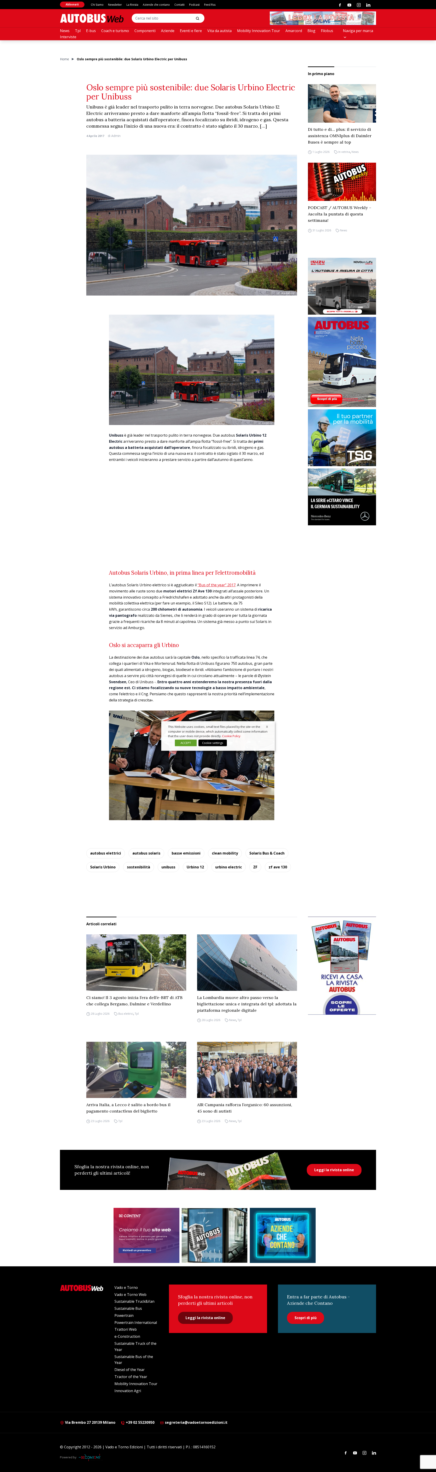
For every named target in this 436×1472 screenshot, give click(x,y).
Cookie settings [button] (212, 743)
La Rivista (132, 5)
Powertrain (124, 1315)
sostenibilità (138, 867)
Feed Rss (210, 5)
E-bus (91, 30)
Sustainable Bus (128, 1308)
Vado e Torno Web (130, 1294)
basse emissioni (186, 853)
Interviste (68, 36)
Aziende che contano (156, 5)
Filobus (327, 30)
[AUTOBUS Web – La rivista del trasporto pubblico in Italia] (92, 18)
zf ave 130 (278, 867)
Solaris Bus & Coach (267, 853)
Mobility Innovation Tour (258, 30)
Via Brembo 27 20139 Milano (89, 1422)
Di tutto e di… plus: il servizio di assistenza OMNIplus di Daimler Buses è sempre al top (340, 136)
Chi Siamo (97, 5)
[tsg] (342, 437)
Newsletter (115, 5)
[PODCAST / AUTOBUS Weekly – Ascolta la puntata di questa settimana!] (342, 182)
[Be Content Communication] (91, 1457)
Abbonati (72, 4)
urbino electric (228, 867)
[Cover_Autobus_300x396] (342, 362)
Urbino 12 (195, 867)
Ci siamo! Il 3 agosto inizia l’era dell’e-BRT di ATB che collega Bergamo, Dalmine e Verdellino (134, 1001)
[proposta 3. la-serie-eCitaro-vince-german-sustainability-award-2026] (342, 496)
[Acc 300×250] (283, 1235)
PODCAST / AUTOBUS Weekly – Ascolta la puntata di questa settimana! (339, 214)
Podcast (194, 5)
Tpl (78, 30)
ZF (255, 867)
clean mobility (225, 853)
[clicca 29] (323, 18)
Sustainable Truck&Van (134, 1301)
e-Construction (127, 1336)
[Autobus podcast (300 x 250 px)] (215, 1235)
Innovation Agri (127, 1390)
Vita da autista (219, 30)
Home (64, 59)
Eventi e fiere (191, 30)
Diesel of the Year (129, 1369)
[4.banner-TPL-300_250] (342, 286)
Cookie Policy (231, 736)
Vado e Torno (126, 1287)
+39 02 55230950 (139, 1422)
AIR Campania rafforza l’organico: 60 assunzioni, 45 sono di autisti (244, 1108)
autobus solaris (146, 853)
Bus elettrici (125, 1014)
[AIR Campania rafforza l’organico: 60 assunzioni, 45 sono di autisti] (247, 1070)
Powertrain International (135, 1322)
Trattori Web (125, 1329)
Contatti (179, 5)
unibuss (168, 867)
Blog (311, 30)
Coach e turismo (115, 30)
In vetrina (344, 152)
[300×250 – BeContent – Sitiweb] (146, 1235)
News (64, 30)
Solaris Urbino (103, 867)
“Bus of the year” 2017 (216, 584)
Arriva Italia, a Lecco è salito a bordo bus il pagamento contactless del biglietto (128, 1108)
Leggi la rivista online (334, 1169)
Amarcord (293, 30)
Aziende (167, 30)
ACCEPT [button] (186, 743)
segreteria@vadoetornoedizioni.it (196, 1422)
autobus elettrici (105, 853)
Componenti (145, 30)
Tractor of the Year (130, 1376)
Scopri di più (306, 1317)
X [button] (267, 727)
